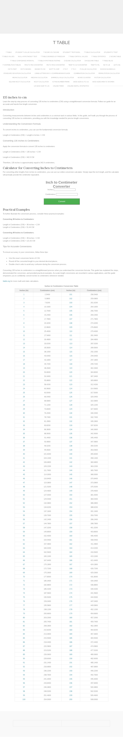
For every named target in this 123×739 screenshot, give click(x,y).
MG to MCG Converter (55, 65)
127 (70, 401)
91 (24, 663)
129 (70, 409)
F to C (73, 69)
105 (70, 311)
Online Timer (58, 86)
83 (24, 630)
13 (24, 343)
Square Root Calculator (19, 82)
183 (70, 630)
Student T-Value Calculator (27, 52)
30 (24, 413)
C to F (65, 69)
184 (70, 634)
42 (24, 462)
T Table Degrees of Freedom (53, 56)
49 (24, 491)
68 (24, 568)
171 (70, 581)
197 (70, 687)
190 (70, 658)
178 (70, 609)
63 (24, 548)
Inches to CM (40, 69)
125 (70, 393)
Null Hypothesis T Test (27, 56)
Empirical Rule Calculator (62, 77)
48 (24, 487)
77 (24, 605)
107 (70, 319)
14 (24, 348)
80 (24, 618)
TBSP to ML (95, 65)
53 (24, 507)
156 (70, 519)
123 (70, 384)
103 (70, 303)
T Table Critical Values (78, 56)
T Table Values (8, 56)
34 (24, 429)
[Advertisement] (61, 17)
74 (24, 593)
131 (70, 417)
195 (70, 679)
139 (70, 450)
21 (24, 376)
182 (70, 626)
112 (70, 339)
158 (70, 528)
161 (70, 540)
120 (70, 372)
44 (24, 470)
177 (70, 605)
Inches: (50, 190)
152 (70, 503)
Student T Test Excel (71, 52)
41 (24, 458)
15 (24, 352)
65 (24, 556)
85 (24, 638)
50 (24, 495)
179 (70, 613)
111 (70, 335)
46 (24, 478)
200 (70, 699)
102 (70, 299)
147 (70, 483)
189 (70, 654)
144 (70, 470)
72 (24, 585)
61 (24, 540)
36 (24, 438)
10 (24, 331)
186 (70, 642)
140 (70, 454)
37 (24, 442)
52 (24, 503)
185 (70, 638)
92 (24, 667)
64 (24, 552)
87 (24, 646)
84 (24, 634)
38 (24, 446)
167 (70, 564)
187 (70, 646)
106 (70, 315)
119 (70, 368)
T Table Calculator (92, 52)
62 (24, 544)
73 (24, 589)
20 (24, 372)
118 (70, 364)
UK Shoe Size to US (41, 86)
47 (24, 483)
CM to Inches (25, 69)
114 (70, 348)
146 (70, 478)
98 (24, 691)
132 (70, 421)
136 (70, 438)
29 (24, 409)
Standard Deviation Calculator (17, 73)
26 (24, 397)
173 (70, 589)
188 (70, 650)
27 (24, 401)
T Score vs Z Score (51, 52)
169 (70, 573)
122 (70, 380)
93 (24, 671)
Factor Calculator (102, 77)
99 (24, 695)
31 (24, 417)
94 (24, 675)
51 (24, 499)
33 (24, 425)
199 (70, 695)
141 (70, 458)
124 (70, 388)
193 (70, 671)
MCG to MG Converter (34, 65)
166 (70, 560)
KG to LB (106, 65)
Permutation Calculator (109, 73)
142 (70, 462)
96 (24, 683)
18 (24, 364)
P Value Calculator (88, 69)
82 (24, 626)
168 (70, 568)
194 (70, 675)
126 (70, 397)
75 (24, 597)
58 (24, 528)
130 (70, 413)
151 (70, 499)
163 (70, 548)
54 (24, 511)
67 (24, 564)
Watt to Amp (54, 69)
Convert (61, 201)
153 (70, 507)
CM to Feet (12, 69)
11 (24, 335)
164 (70, 552)
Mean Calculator (19, 77)
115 (70, 352)
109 (70, 327)
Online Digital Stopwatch (78, 86)
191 (70, 663)
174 (70, 593)
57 (24, 523)
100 (23, 699)
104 (70, 307)
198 (70, 691)
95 (24, 679)
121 (70, 376)
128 (70, 405)
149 (70, 491)
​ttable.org (6, 281)
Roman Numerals (107, 69)
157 (70, 523)
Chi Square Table (92, 61)
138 (70, 446)
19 (24, 368)
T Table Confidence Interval (22, 61)
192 (70, 667)
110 (70, 331)
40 (24, 454)
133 (70, 425)
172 (70, 585)
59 (24, 532)
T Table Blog (107, 61)
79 (24, 613)
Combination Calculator (84, 73)
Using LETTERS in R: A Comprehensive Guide (52, 73)
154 (70, 511)
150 (70, 495)
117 (70, 360)
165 (70, 556)
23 (24, 384)
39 (24, 450)
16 (24, 356)
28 (24, 405)
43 (24, 466)
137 (70, 442)
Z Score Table (115, 56)
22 (24, 380)
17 (24, 360)
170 (70, 577)
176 (70, 601)
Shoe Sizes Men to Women (103, 82)
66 (24, 560)
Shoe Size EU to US (81, 82)
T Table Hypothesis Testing (49, 61)
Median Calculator (39, 77)
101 (70, 294)
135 (70, 433)
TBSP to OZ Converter (77, 65)
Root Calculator (41, 82)
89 (24, 654)
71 (24, 581)
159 (70, 532)
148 (70, 487)
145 (70, 474)
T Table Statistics (98, 56)
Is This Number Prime (61, 82)
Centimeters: (50, 194)
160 (70, 536)
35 (24, 433)
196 (70, 683)
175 (70, 597)
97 (24, 687)
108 (70, 323)
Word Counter (84, 77)
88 (24, 650)
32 (24, 421)
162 (70, 544)
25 (24, 393)
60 (24, 536)
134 (70, 429)
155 (70, 515)
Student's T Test (111, 52)
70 (24, 577)
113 (70, 343)
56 (24, 519)
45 (24, 474)
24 (24, 388)
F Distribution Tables (12, 65)
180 (70, 618)
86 (24, 642)
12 (24, 339)
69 (24, 573)
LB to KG (117, 65)
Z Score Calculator (72, 61)
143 (70, 466)
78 (24, 609)
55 (24, 515)
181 (70, 622)
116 (70, 356)
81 (24, 622)
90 (24, 658)
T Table (9, 52)
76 (24, 601)
